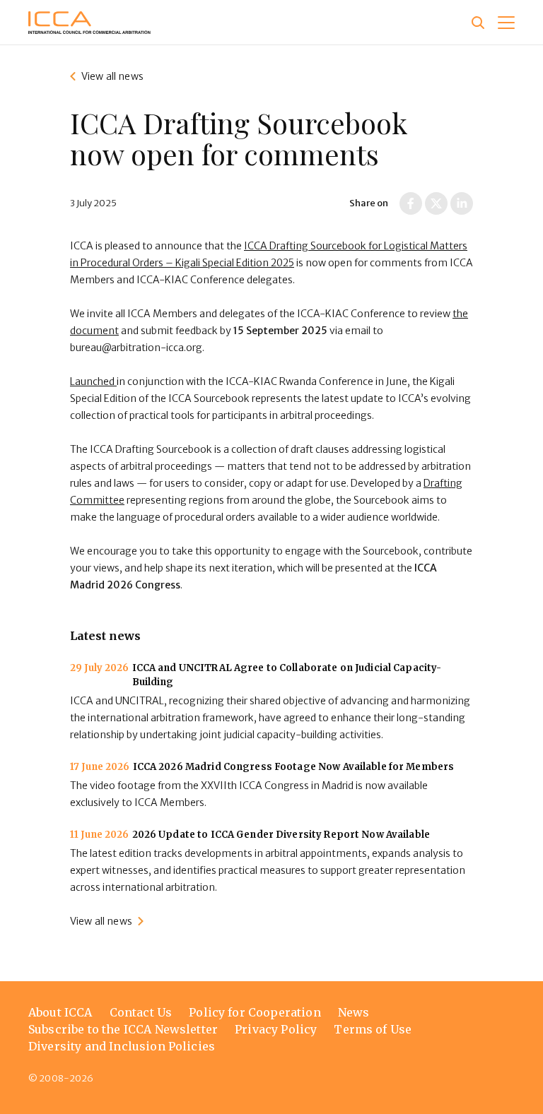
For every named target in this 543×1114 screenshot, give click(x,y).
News (354, 1012)
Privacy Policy (276, 1029)
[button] (506, 22)
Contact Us (141, 1012)
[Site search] (478, 22)
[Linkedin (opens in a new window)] (461, 203)
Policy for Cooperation (255, 1012)
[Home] (89, 22)
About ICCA (60, 1012)
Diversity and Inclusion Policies (121, 1046)
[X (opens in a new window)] (436, 203)
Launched (93, 381)
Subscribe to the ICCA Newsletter (123, 1029)
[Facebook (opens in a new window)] (410, 203)
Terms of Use (372, 1029)
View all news (112, 76)
